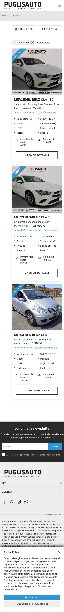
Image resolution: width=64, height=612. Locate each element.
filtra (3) (48, 29)
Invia (55, 446)
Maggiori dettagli (37, 155)
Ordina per (25, 29)
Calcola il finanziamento (46, 112)
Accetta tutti (32, 597)
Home (4, 16)
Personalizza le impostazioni (32, 604)
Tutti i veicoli (16, 16)
